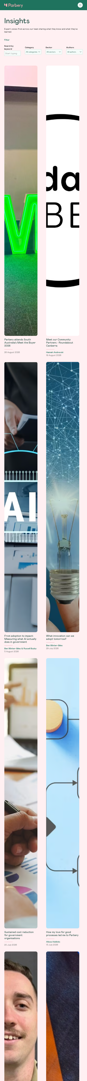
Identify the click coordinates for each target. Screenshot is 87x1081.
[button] (80, 5)
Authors (70, 47)
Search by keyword (8, 47)
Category (29, 47)
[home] (13, 5)
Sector (49, 47)
